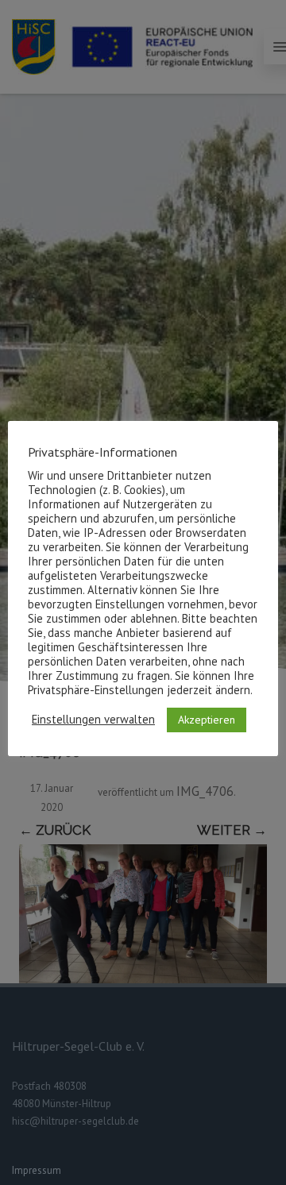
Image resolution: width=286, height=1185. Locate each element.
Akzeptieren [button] (206, 719)
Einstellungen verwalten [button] (93, 719)
